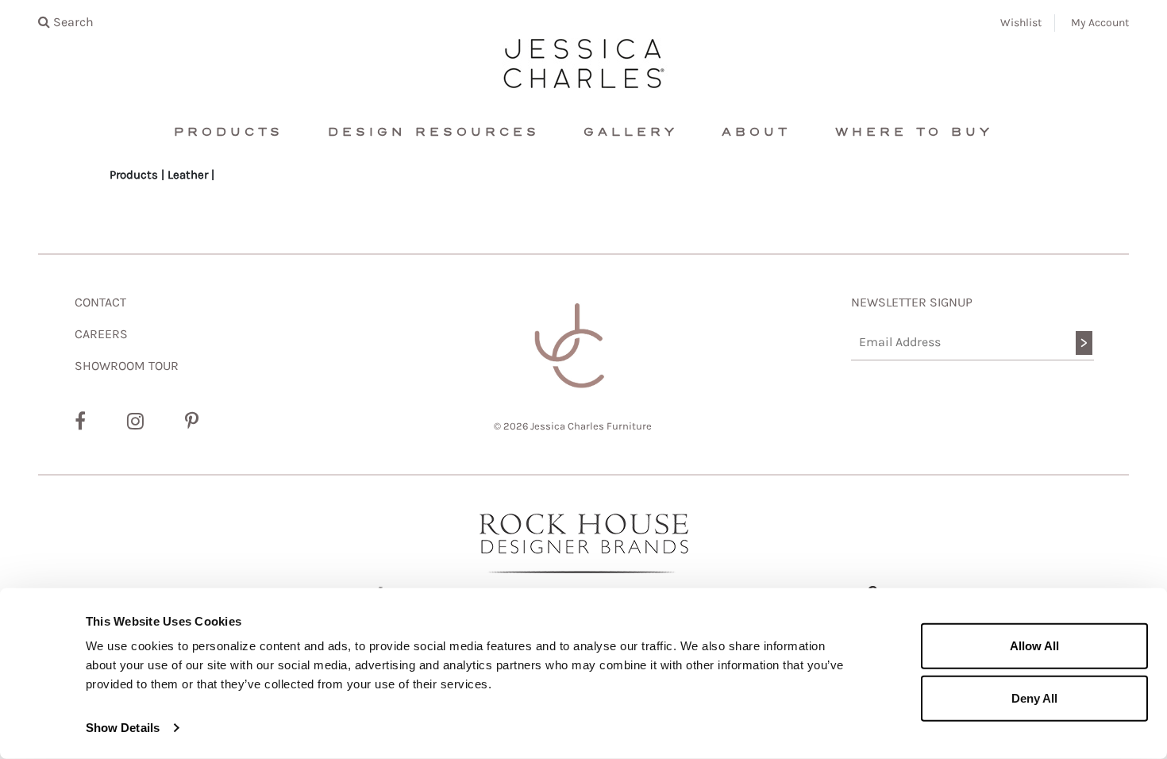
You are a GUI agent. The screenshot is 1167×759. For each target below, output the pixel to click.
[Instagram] (135, 421)
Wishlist (1021, 22)
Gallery (631, 132)
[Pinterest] (191, 421)
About (756, 132)
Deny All (1034, 697)
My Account (1100, 22)
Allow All (1034, 646)
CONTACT (100, 302)
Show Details (123, 727)
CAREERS (101, 333)
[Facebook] (80, 421)
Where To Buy (914, 132)
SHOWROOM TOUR (127, 365)
